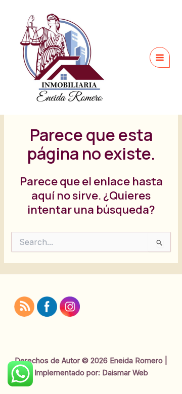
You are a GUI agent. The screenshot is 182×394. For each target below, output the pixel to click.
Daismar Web (125, 372)
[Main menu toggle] (160, 57)
